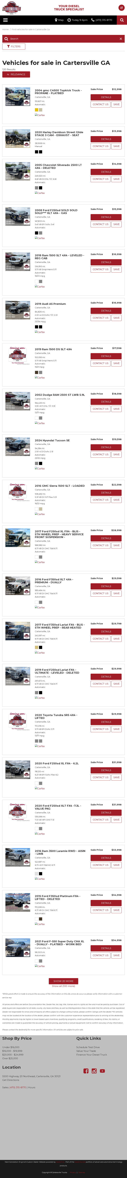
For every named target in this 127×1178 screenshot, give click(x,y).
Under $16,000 (10, 1047)
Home (5, 29)
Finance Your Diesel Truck (91, 1054)
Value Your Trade (86, 1050)
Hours (31, 1087)
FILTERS (15, 46)
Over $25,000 (10, 1058)
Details (106, 97)
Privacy (73, 1172)
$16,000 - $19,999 (12, 1050)
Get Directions (10, 1080)
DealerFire (60, 1162)
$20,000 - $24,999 (12, 1054)
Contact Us (100, 104)
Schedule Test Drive (88, 1047)
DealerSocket (80, 1162)
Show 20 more (63, 981)
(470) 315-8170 (17, 1087)
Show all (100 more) (63, 986)
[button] (122, 20)
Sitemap (81, 1172)
